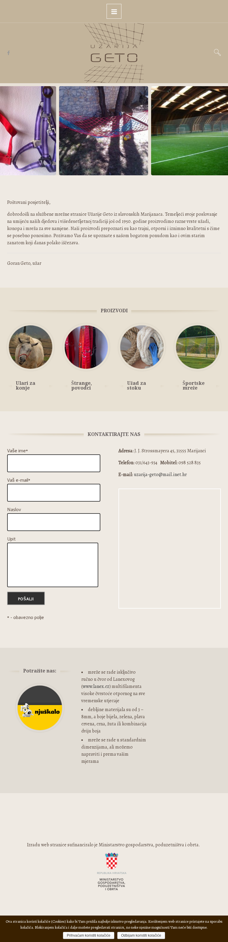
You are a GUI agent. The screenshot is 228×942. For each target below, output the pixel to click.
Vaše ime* (17, 450)
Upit (11, 539)
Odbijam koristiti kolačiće (141, 935)
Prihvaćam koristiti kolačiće (88, 935)
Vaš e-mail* (18, 480)
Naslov (14, 509)
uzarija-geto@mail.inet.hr (160, 474)
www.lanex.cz (96, 686)
